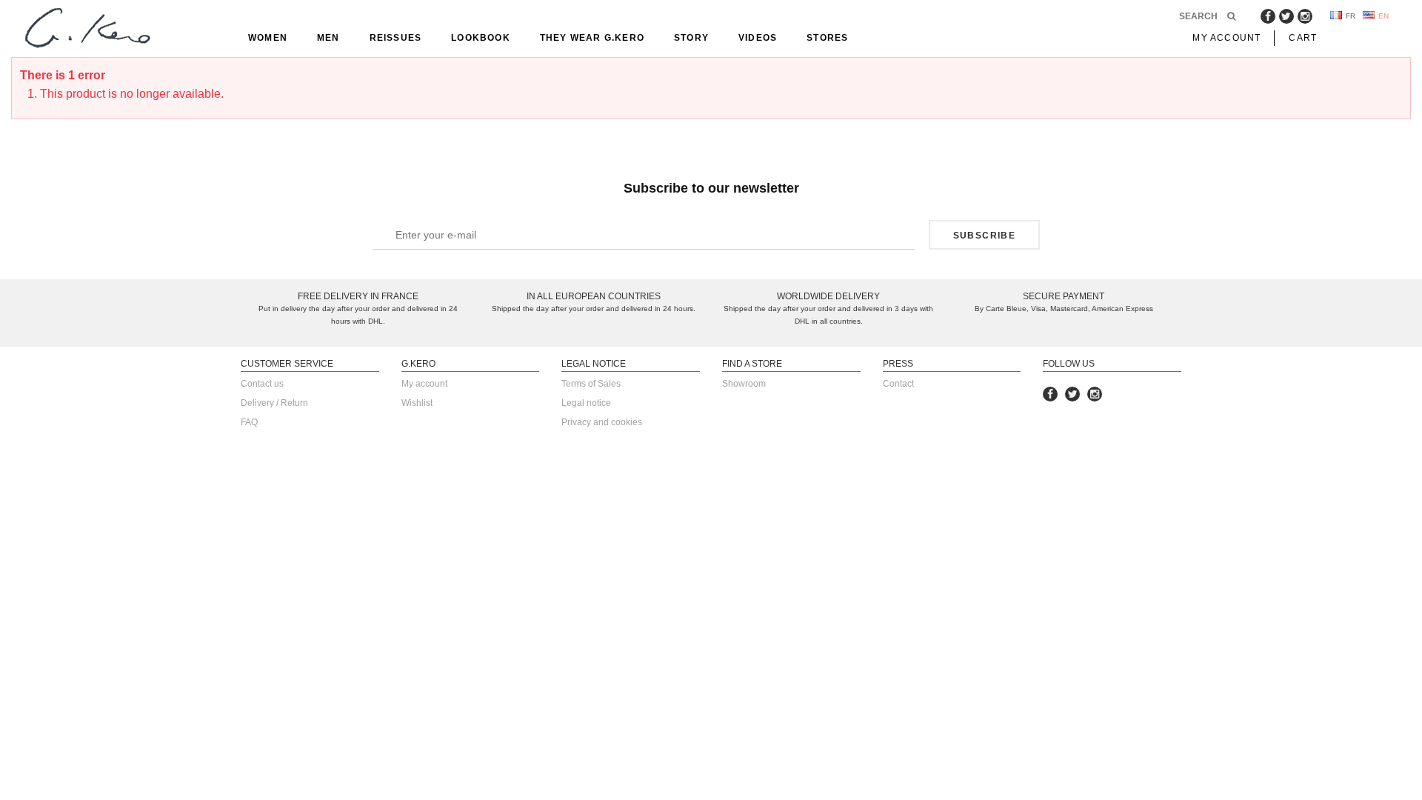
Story (691, 38)
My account (424, 384)
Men (328, 38)
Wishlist (417, 403)
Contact (898, 384)
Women (267, 38)
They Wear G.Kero (592, 38)
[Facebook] (1268, 16)
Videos (757, 38)
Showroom (744, 384)
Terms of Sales (591, 384)
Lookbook (480, 38)
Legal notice (586, 403)
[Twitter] (1286, 16)
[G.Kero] (85, 29)
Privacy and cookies (601, 422)
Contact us (262, 384)
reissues (396, 38)
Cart (1303, 38)
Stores (827, 38)
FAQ (249, 422)
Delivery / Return (274, 403)
